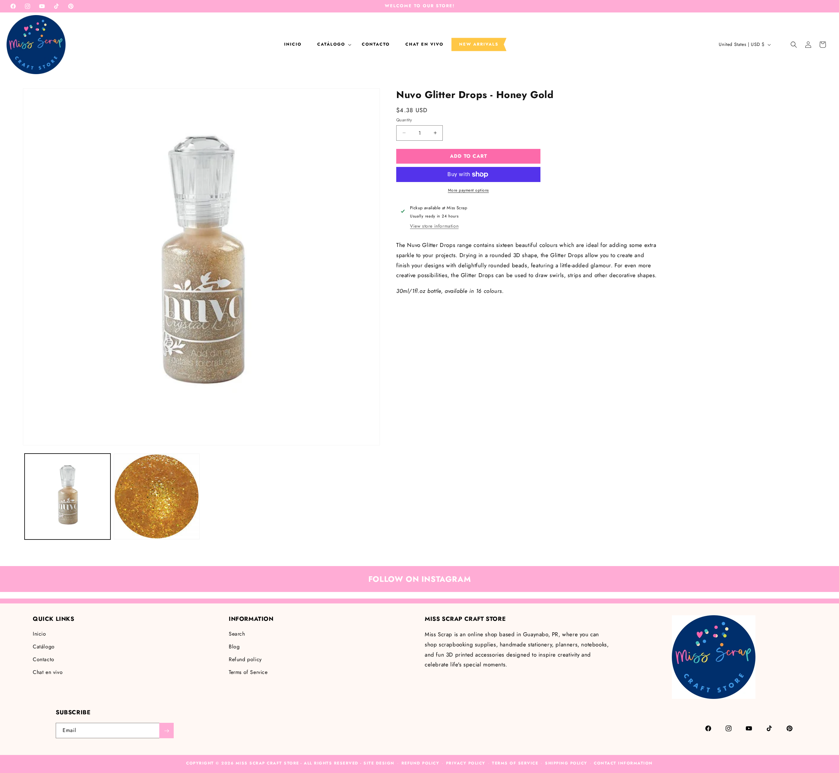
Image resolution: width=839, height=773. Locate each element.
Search (237, 634)
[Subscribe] (166, 731)
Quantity (404, 120)
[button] (331, 44)
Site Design (379, 763)
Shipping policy (566, 763)
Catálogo (44, 646)
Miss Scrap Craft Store (267, 763)
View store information (434, 226)
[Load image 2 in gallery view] (157, 496)
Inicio (39, 634)
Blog (234, 646)
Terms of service (515, 763)
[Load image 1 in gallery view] (67, 496)
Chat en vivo (48, 672)
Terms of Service (248, 672)
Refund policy (245, 659)
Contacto (43, 659)
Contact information (623, 763)
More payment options (468, 190)
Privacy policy (465, 763)
